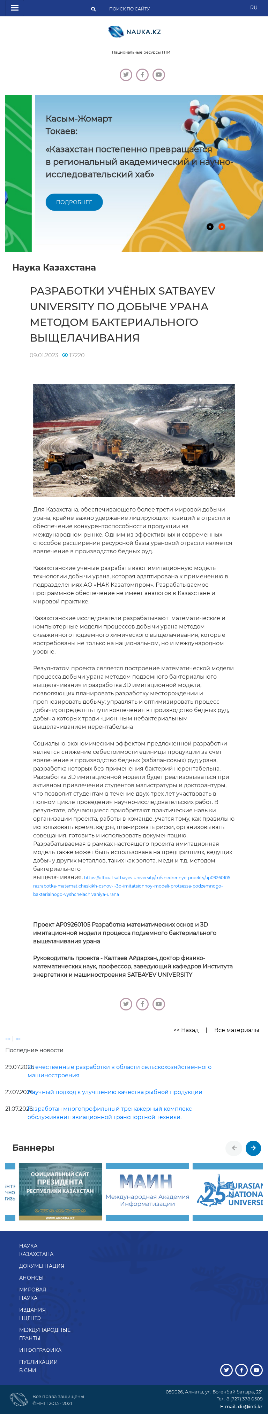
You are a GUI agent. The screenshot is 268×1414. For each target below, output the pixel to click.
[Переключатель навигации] (14, 8)
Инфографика (40, 1350)
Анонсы (31, 1278)
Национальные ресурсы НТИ (141, 52)
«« (8, 1038)
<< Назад (186, 1030)
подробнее (44, 202)
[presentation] (234, 1148)
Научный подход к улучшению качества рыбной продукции (115, 1092)
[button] (210, 226)
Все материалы (236, 1030)
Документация (41, 1266)
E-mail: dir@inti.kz (241, 1406)
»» (18, 1038)
